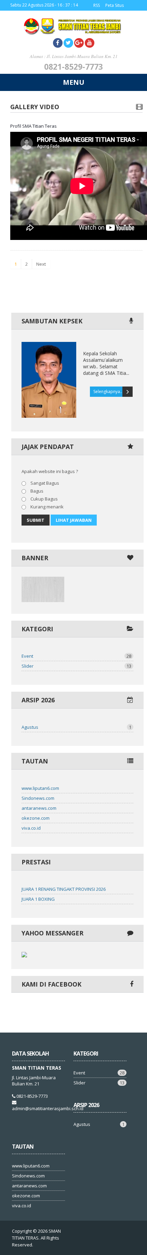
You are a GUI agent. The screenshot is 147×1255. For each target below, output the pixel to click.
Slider (76, 666)
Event (76, 656)
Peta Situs (114, 5)
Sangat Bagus (44, 483)
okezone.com (36, 818)
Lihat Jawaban (74, 520)
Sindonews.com (38, 798)
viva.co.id (31, 828)
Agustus (76, 727)
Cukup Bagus (43, 499)
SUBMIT (35, 520)
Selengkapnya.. (107, 391)
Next (41, 264)
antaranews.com (39, 808)
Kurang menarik (46, 507)
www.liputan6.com (40, 788)
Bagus (36, 491)
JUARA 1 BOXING (38, 899)
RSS (96, 5)
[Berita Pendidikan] (43, 600)
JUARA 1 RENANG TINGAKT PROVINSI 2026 (64, 889)
